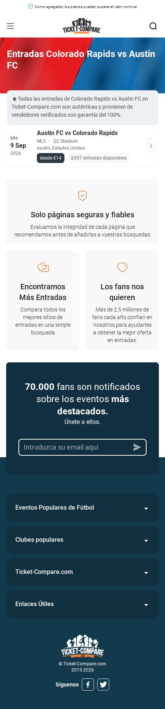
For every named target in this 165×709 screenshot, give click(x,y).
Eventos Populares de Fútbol (54, 507)
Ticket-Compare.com (44, 571)
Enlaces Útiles (34, 604)
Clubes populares (39, 539)
